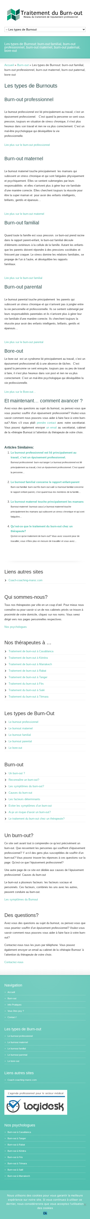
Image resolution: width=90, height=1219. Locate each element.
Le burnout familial (20, 734)
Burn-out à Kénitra (17, 1151)
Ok (45, 1213)
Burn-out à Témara (17, 1163)
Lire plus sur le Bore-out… (20, 391)
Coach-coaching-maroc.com (25, 580)
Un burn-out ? (17, 773)
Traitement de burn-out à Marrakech (30, 664)
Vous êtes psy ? (16, 1011)
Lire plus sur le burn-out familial (23, 278)
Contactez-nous (13, 962)
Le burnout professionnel (23, 721)
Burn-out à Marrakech (19, 1176)
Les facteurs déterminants (24, 799)
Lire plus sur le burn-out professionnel (27, 144)
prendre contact (46, 422)
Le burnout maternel (21, 728)
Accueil (11, 992)
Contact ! (12, 1017)
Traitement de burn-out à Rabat (27, 670)
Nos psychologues (15, 626)
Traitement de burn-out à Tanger (28, 677)
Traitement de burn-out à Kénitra (28, 657)
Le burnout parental (20, 741)
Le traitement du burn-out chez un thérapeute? (36, 818)
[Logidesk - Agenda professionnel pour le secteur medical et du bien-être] (35, 1114)
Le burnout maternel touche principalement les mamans (47, 501)
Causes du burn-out (20, 792)
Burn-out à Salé (15, 1169)
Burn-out (12, 998)
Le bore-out (15, 747)
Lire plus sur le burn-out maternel (24, 213)
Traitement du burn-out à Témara (28, 696)
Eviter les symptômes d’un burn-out (30, 805)
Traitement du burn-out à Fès (26, 683)
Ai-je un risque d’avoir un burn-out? (30, 812)
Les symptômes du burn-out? (26, 786)
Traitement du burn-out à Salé (27, 690)
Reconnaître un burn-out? (24, 779)
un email (51, 427)
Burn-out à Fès (15, 1157)
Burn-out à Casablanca (19, 1132)
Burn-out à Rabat (16, 1144)
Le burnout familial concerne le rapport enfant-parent (45, 482)
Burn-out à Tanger (17, 1138)
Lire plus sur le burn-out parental (23, 342)
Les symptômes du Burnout (21, 899)
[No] (85, 1204)
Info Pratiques (15, 1004)
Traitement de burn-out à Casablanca (31, 651)
